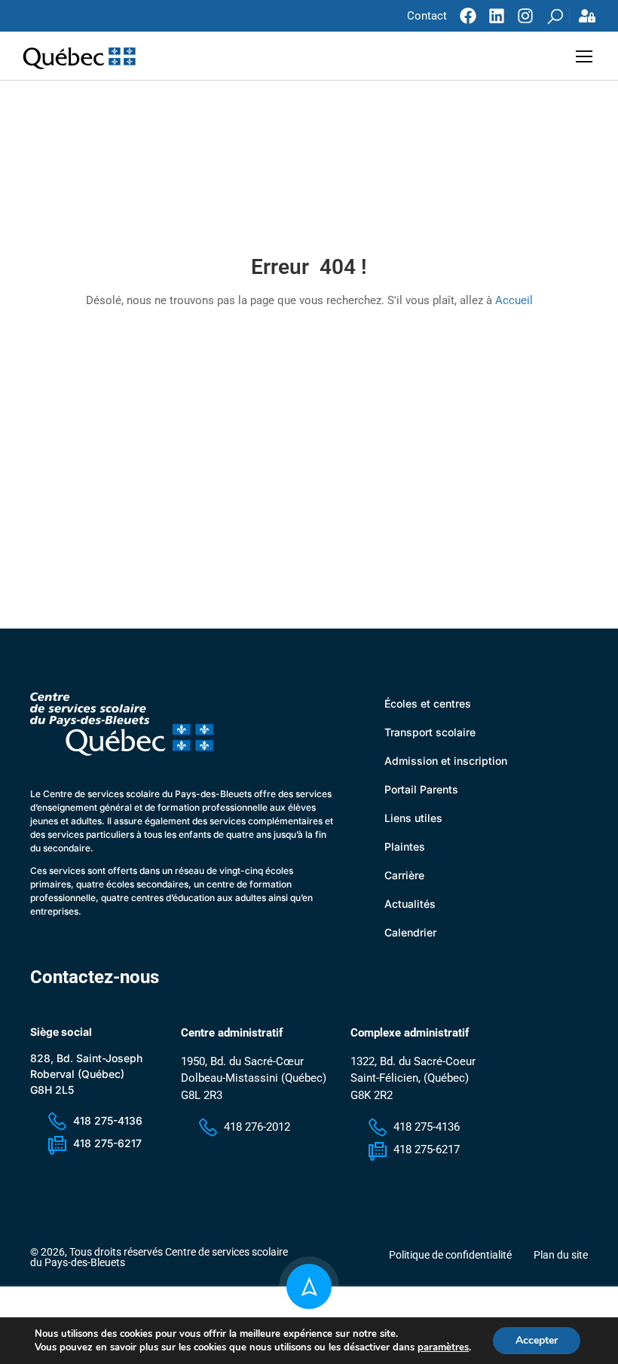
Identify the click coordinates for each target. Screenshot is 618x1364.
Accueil (514, 300)
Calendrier (410, 932)
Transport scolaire (430, 732)
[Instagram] (525, 16)
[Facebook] (468, 16)
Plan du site (561, 1255)
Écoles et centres (427, 703)
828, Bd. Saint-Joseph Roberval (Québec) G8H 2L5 (86, 1074)
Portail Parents (421, 789)
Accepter (537, 1340)
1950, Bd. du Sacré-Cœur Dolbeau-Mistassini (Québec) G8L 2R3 (253, 1078)
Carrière (404, 875)
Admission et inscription (445, 760)
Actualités (410, 903)
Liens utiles (413, 817)
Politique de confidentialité (450, 1255)
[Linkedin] (496, 16)
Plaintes (404, 846)
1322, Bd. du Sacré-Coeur (413, 1061)
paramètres (443, 1347)
